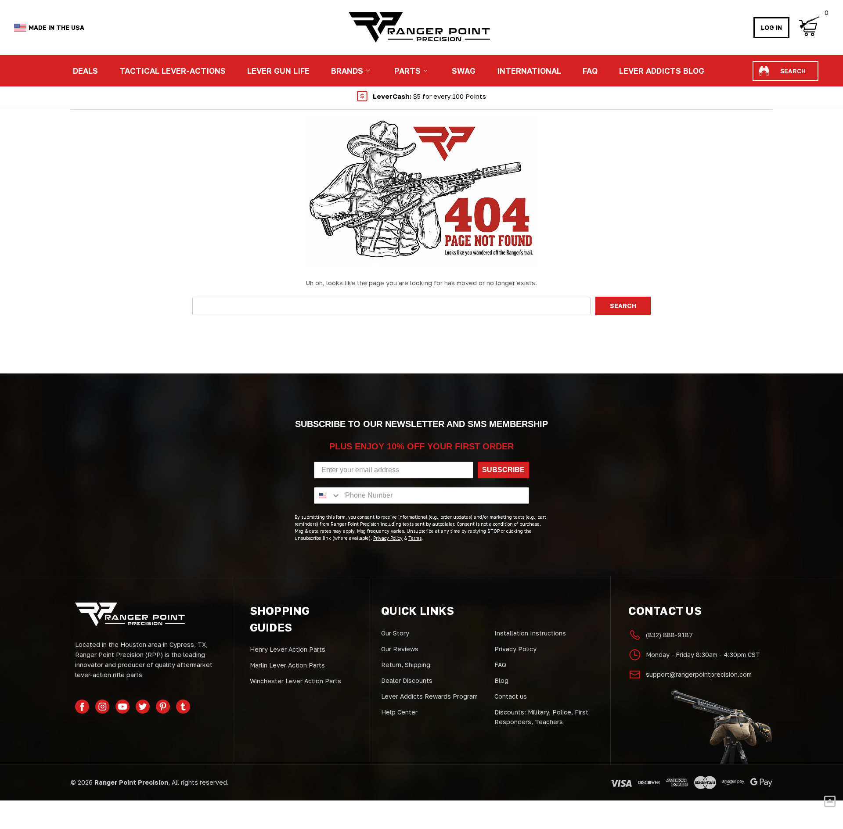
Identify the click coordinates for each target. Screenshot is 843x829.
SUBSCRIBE (503, 470)
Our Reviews (399, 649)
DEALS (85, 70)
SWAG (464, 70)
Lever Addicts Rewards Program (429, 696)
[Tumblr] (183, 707)
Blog (501, 680)
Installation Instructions (530, 633)
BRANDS (347, 70)
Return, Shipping (405, 664)
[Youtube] (122, 707)
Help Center (399, 712)
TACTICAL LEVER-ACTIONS (172, 70)
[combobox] (327, 495)
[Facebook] (82, 707)
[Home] (419, 27)
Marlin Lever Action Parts (287, 665)
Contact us (510, 696)
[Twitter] (143, 707)
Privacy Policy (515, 649)
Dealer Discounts (406, 680)
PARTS (407, 70)
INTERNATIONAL (529, 70)
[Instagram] (102, 707)
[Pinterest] (163, 707)
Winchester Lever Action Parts (295, 681)
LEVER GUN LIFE (278, 70)
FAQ (590, 70)
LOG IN (771, 27)
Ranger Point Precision (131, 782)
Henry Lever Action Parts (287, 649)
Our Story (395, 633)
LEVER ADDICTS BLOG (661, 70)
